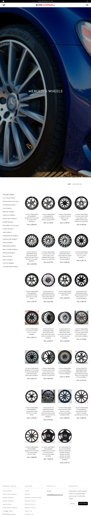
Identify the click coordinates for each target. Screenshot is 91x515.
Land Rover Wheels (10, 239)
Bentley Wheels (8, 211)
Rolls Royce (7, 256)
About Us (28, 511)
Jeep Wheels (7, 232)
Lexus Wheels (8, 242)
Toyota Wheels (8, 263)
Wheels (27, 494)
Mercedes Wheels (9, 246)
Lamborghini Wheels (10, 235)
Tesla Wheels (8, 259)
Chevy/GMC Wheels (10, 218)
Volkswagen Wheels (10, 266)
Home (27, 491)
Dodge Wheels (8, 222)
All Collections (9, 198)
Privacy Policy (30, 507)
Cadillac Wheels (9, 215)
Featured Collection (11, 225)
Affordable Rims (9, 205)
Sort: (70, 184)
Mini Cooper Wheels (10, 249)
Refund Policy (30, 504)
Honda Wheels (8, 229)
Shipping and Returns (33, 497)
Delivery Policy (30, 501)
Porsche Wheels (9, 253)
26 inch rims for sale (11, 201)
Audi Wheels (7, 208)
